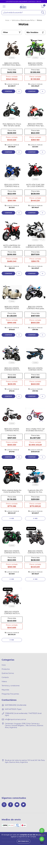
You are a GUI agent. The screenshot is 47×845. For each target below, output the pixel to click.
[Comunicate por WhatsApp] (41, 830)
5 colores (12, 57)
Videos (4, 681)
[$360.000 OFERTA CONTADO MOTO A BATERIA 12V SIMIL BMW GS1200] (35, 537)
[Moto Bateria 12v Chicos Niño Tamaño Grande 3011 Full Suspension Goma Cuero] (12, 109)
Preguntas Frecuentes (10, 694)
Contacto (5, 677)
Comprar (8, 91)
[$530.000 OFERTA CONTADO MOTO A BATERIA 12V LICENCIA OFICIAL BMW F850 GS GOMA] (12, 354)
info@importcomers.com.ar (15, 719)
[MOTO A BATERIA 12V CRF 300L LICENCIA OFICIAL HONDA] (12, 231)
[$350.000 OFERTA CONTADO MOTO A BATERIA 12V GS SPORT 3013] (12, 597)
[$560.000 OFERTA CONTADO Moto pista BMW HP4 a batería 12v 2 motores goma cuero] (35, 292)
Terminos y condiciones (10, 686)
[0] (42, 7)
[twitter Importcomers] (23, 804)
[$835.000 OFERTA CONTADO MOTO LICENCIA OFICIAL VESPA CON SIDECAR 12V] (12, 292)
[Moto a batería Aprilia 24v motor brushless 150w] (12, 476)
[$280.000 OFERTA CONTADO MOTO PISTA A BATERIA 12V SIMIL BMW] (35, 231)
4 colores (35, 57)
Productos (6, 669)
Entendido (23, 841)
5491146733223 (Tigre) (13, 709)
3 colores (12, 423)
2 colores (35, 240)
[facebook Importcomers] (10, 804)
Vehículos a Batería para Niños (23, 20)
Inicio (7, 20)
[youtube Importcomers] (17, 804)
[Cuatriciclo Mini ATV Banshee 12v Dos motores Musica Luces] (35, 476)
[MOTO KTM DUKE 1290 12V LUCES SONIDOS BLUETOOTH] (35, 170)
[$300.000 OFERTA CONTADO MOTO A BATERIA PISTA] (12, 537)
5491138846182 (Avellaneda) (15, 705)
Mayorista (5, 690)
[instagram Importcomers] (4, 804)
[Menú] (4, 6)
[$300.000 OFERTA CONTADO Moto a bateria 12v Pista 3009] (12, 170)
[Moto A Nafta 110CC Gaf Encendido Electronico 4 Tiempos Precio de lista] (35, 414)
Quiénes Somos (8, 673)
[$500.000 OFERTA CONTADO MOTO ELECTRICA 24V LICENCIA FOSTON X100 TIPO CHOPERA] (12, 414)
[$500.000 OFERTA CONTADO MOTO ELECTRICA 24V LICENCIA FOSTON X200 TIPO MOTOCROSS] (35, 354)
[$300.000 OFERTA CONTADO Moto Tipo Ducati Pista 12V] (35, 109)
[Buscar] (42, 12)
